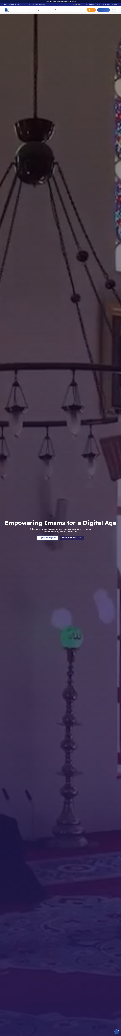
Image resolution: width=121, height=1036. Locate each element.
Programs (39, 10)
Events (47, 10)
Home (25, 10)
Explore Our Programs (48, 538)
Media (55, 10)
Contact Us (63, 10)
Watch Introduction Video (71, 538)
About (31, 10)
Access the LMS (103, 10)
